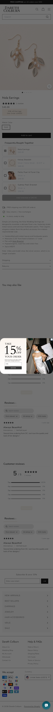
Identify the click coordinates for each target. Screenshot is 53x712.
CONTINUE (13, 368)
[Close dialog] (51, 339)
